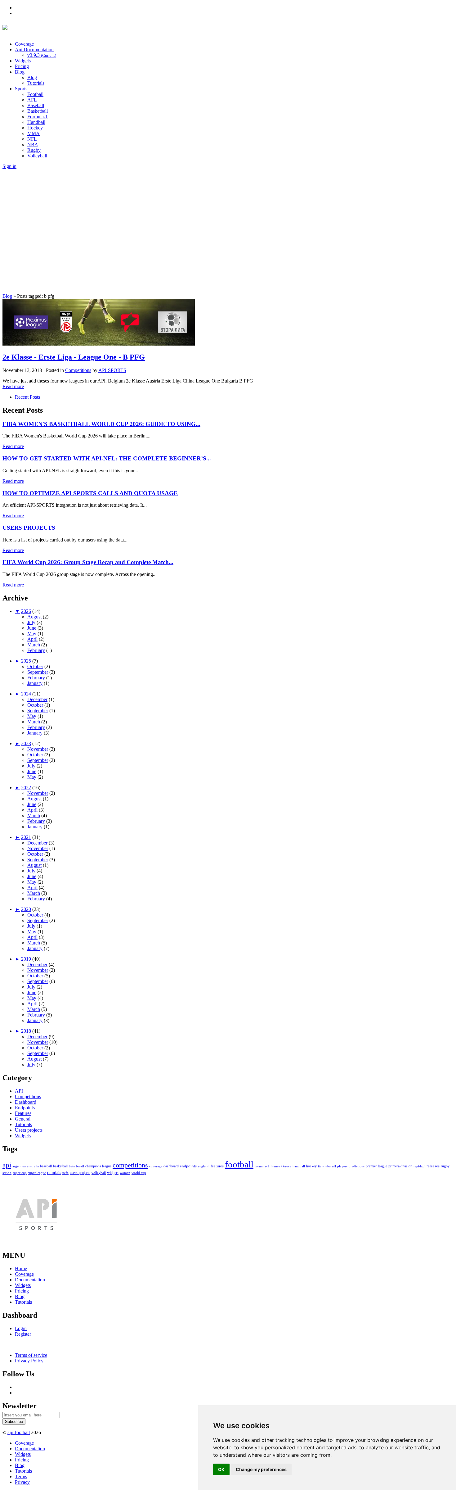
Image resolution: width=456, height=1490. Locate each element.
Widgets (23, 60)
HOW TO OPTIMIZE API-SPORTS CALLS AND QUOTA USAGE (90, 493)
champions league (98, 1166)
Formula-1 (37, 116)
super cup (20, 1173)
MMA (33, 133)
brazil (80, 1166)
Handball (36, 122)
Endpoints (25, 1107)
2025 (26, 660)
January (34, 683)
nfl (334, 1166)
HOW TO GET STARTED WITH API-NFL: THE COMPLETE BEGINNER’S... (106, 458)
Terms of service (31, 1355)
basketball (60, 1166)
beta (72, 1166)
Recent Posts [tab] (27, 397)
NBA (32, 144)
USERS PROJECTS (28, 527)
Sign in (9, 166)
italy (321, 1166)
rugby (445, 1166)
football (239, 1164)
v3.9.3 (41, 55)
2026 (26, 611)
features (217, 1166)
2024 (26, 693)
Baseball (35, 105)
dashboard (171, 1166)
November (37, 749)
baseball (46, 1166)
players (342, 1166)
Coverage (24, 44)
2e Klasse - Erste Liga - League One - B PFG (73, 357)
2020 (26, 909)
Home (21, 1268)
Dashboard (25, 1102)
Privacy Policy (29, 1360)
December (37, 699)
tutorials (54, 1172)
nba (328, 1166)
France (275, 1166)
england (203, 1166)
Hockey (35, 127)
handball (299, 1166)
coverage (155, 1166)
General (22, 1118)
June (31, 628)
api (6, 1165)
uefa (65, 1173)
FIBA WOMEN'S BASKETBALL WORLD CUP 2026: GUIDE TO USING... (101, 424)
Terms (21, 1476)
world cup (139, 1173)
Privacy (22, 1482)
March (33, 644)
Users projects (28, 1130)
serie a (6, 1173)
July (31, 622)
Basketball (37, 111)
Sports (21, 88)
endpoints (188, 1166)
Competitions (78, 370)
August (34, 616)
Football (35, 94)
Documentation (30, 1279)
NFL (32, 139)
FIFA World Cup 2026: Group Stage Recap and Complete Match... (87, 562)
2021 (26, 837)
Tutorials (35, 83)
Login (21, 1328)
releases (433, 1166)
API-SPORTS (112, 370)
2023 (26, 743)
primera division (400, 1166)
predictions (356, 1166)
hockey (311, 1166)
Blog (20, 72)
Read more (13, 386)
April (32, 639)
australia (33, 1166)
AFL (32, 99)
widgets (112, 1173)
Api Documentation (34, 49)
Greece (286, 1166)
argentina (19, 1166)
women (125, 1173)
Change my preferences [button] (261, 1469)
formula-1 (262, 1166)
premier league (376, 1166)
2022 (26, 787)
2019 (26, 959)
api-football (18, 1432)
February (36, 650)
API (19, 1091)
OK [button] (221, 1469)
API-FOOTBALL (74, 29)
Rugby (34, 150)
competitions (130, 1165)
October (35, 666)
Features (23, 1113)
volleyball (99, 1173)
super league (37, 1173)
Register (23, 1334)
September (37, 672)
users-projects (80, 1173)
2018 (26, 1031)
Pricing (22, 66)
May (31, 633)
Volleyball (37, 155)
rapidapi (419, 1166)
